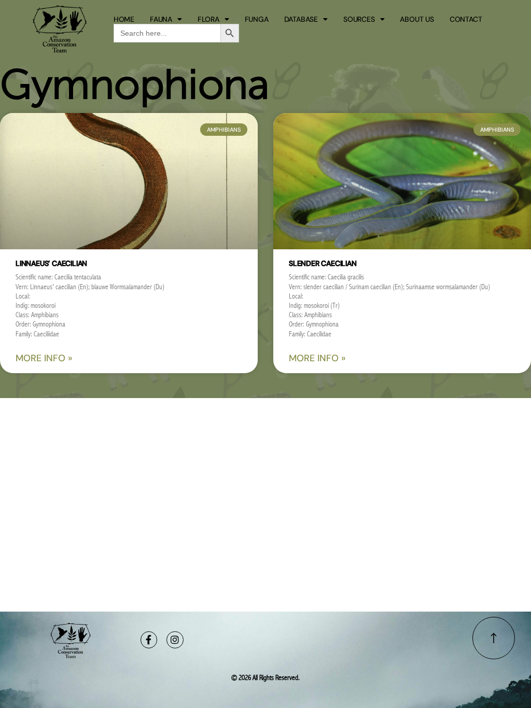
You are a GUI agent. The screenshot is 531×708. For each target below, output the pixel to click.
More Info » (44, 358)
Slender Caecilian (323, 263)
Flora (208, 19)
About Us (417, 19)
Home (124, 19)
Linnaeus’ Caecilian (51, 263)
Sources (359, 19)
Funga (257, 19)
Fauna (161, 19)
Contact (466, 19)
